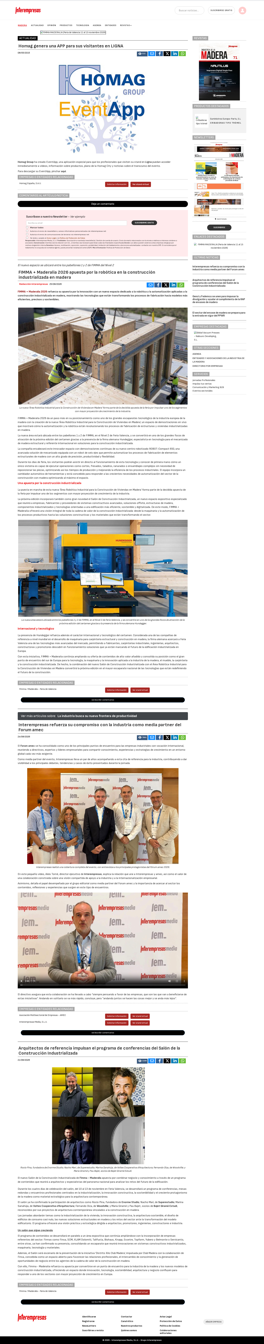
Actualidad (37, 25)
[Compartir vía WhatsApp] (182, 53)
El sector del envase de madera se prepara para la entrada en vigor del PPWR (219, 314)
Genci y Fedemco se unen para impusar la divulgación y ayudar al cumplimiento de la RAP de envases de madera (219, 299)
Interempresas (93, 874)
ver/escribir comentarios (103, 700)
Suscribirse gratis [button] (221, 10)
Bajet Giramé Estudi (165, 1206)
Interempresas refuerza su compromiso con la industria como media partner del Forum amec (219, 268)
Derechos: (50, 245)
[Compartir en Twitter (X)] (166, 53)
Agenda (97, 25)
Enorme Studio (130, 1202)
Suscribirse (219, 227)
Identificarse (89, 1316)
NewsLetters (89, 1325)
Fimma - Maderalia (90, 1177)
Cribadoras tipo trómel (225, 123)
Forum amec (27, 745)
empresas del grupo (163, 243)
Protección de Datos (171, 1321)
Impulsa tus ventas (202, 383)
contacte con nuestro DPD (151, 245)
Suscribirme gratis (144, 223)
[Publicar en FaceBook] (159, 53)
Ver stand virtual (140, 184)
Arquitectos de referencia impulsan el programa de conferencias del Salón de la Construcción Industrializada (216, 283)
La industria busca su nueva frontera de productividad (97, 716)
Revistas (125, 25)
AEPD (90, 248)
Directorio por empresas (208, 366)
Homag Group (26, 162)
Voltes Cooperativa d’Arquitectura (53, 1206)
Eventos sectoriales (203, 390)
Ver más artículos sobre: (38, 716)
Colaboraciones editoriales (168, 1332)
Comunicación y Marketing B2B (208, 387)
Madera (22, 25)
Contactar (126, 1316)
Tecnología (82, 25)
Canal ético (127, 1321)
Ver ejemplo (77, 216)
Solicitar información (117, 184)
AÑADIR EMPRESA (214, 1321)
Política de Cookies (170, 1325)
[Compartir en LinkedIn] (174, 53)
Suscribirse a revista (93, 1330)
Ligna (148, 162)
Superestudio (166, 1202)
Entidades (110, 25)
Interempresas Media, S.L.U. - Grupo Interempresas (136, 1340)
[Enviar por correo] (151, 53)
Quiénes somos (129, 1330)
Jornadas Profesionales (204, 380)
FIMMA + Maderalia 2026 (32, 291)
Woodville (102, 1206)
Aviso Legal (51, 238)
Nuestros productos (131, 1325)
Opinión (51, 25)
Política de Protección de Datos (72, 238)
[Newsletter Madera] (219, 179)
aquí (63, 171)
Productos (66, 25)
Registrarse (88, 1321)
